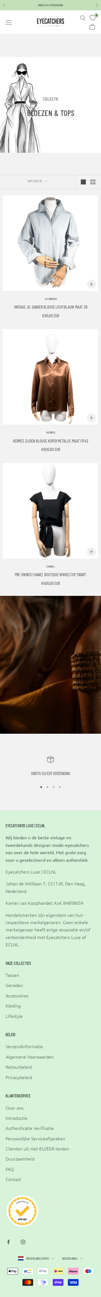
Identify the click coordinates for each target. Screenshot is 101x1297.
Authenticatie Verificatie (30, 1128)
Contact (13, 1179)
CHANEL (51, 566)
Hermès (50, 432)
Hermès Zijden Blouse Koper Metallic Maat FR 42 (50, 440)
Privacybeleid (19, 1077)
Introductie (16, 1118)
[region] (50, 766)
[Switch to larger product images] (83, 182)
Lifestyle (14, 1016)
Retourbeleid (19, 1067)
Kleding (13, 1005)
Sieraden (14, 985)
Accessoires (17, 995)
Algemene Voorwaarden (30, 1057)
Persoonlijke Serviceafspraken (35, 1138)
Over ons (15, 1108)
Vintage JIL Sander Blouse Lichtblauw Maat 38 (51, 306)
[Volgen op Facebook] (8, 1242)
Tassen (12, 975)
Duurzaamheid (20, 1158)
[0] (92, 18)
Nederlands (69, 1258)
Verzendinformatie (24, 1046)
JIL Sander (51, 298)
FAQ (10, 1169)
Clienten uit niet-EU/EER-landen (37, 1148)
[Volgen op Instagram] (23, 1242)
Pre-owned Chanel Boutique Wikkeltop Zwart (50, 574)
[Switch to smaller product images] (92, 182)
